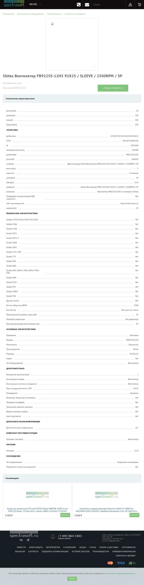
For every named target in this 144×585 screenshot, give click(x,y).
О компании (69, 547)
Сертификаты (129, 547)
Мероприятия (53, 547)
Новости (21, 547)
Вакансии (20, 551)
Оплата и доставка (108, 547)
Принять (72, 579)
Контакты (33, 551)
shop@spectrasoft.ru (114, 541)
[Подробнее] (65, 515)
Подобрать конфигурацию (55, 551)
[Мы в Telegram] (29, 540)
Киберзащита (36, 547)
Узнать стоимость (113, 88)
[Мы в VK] (22, 540)
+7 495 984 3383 (70, 536)
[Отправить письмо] (87, 4)
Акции (82, 547)
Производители (101, 551)
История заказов (80, 551)
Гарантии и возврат (126, 555)
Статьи (92, 547)
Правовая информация (124, 551)
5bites (19, 83)
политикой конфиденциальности (120, 573)
